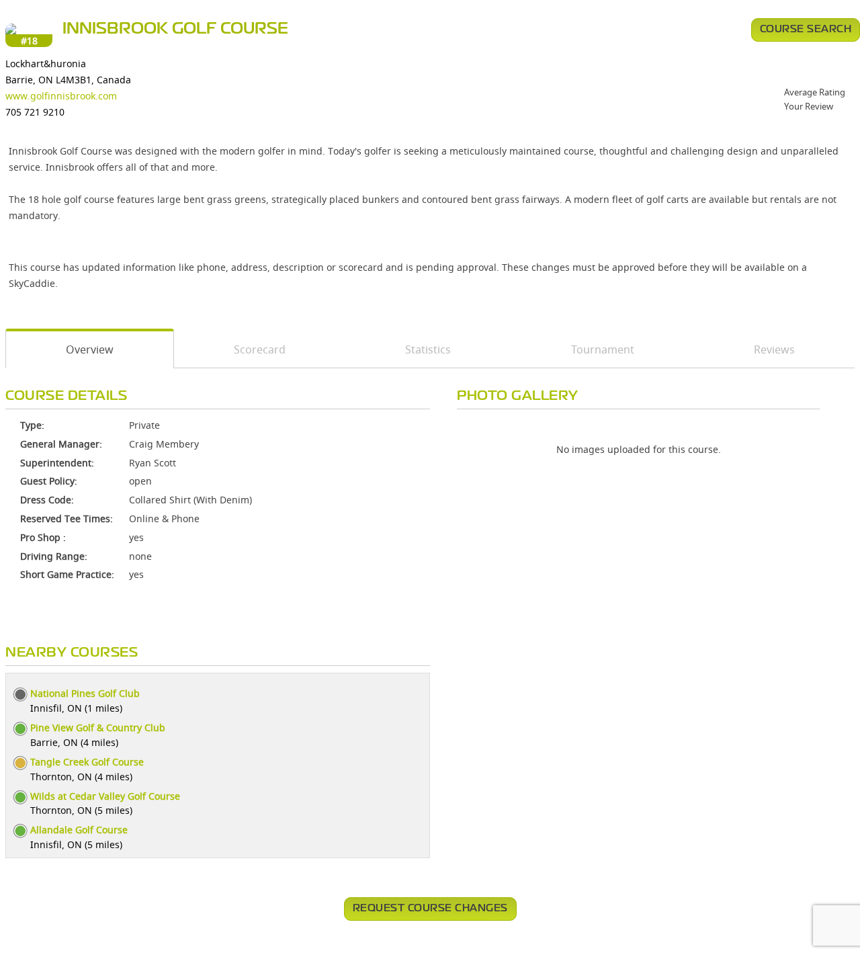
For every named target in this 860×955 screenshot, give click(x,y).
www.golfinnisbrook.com (61, 95)
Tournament (602, 349)
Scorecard (260, 349)
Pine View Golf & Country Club (97, 727)
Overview (90, 349)
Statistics (428, 349)
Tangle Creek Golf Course (87, 761)
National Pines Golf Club (85, 693)
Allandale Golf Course (79, 829)
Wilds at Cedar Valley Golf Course (105, 796)
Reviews (774, 349)
